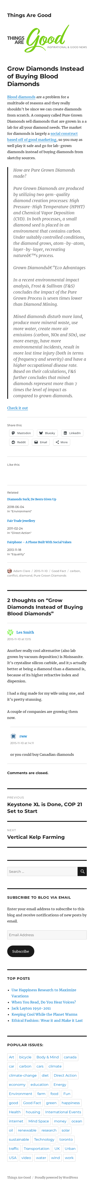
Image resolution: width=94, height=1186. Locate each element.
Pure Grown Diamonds (50, 575)
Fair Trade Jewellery (21, 521)
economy (17, 1085)
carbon (75, 571)
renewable (27, 1130)
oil (11, 1130)
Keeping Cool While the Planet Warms (44, 1014)
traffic (14, 1149)
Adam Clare (21, 571)
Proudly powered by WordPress (56, 1177)
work (69, 1158)
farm (41, 1094)
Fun (66, 1094)
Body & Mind (48, 1057)
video (26, 1158)
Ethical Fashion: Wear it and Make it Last (47, 1020)
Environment (20, 1094)
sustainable (19, 1139)
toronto (66, 1139)
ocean (76, 1121)
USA (12, 1158)
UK (57, 1149)
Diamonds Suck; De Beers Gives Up (31, 499)
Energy (60, 1085)
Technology (44, 1139)
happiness (71, 1103)
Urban (70, 1149)
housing (33, 1112)
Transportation (36, 1149)
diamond (25, 575)
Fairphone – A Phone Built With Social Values (39, 542)
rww (23, 736)
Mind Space (38, 1121)
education (40, 1085)
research (49, 1130)
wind (55, 1158)
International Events (63, 1112)
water (41, 1158)
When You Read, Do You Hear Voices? (44, 1002)
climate (55, 1066)
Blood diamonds (21, 97)
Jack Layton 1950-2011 (31, 1008)
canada (70, 1057)
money (60, 1121)
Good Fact (59, 571)
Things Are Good (29, 15)
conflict (12, 575)
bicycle (25, 1057)
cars (40, 1066)
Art (11, 1057)
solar (66, 1130)
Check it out (17, 408)
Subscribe (20, 951)
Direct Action (65, 1075)
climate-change (23, 1075)
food (54, 1094)
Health (15, 1112)
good (13, 1103)
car (11, 1066)
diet (45, 1075)
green (51, 1103)
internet (16, 1121)
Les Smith (25, 632)
